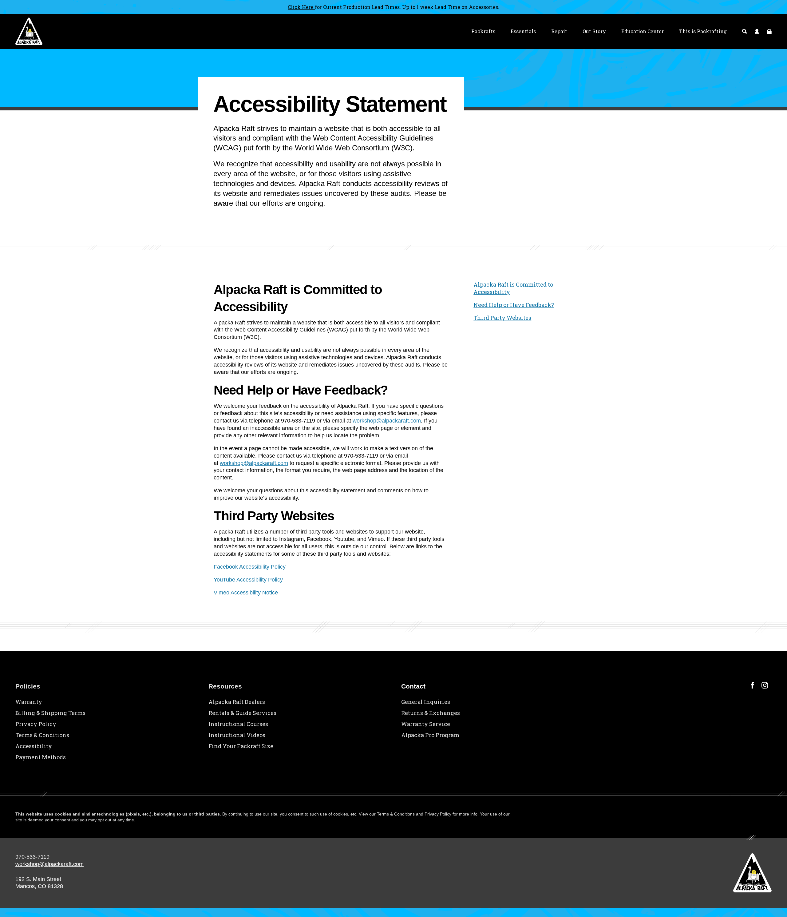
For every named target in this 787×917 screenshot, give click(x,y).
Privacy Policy (35, 724)
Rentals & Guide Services (242, 713)
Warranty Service (425, 724)
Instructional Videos (236, 735)
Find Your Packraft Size (240, 746)
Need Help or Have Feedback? (513, 304)
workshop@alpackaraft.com (387, 421)
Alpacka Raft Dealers (236, 701)
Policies (27, 686)
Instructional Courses (238, 724)
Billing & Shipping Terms (50, 713)
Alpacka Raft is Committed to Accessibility (513, 288)
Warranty (28, 701)
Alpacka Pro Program (430, 735)
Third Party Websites (502, 317)
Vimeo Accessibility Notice (246, 593)
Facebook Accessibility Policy (250, 567)
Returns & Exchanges (430, 713)
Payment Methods (40, 757)
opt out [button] (104, 819)
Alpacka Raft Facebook (752, 685)
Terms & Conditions (42, 735)
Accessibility (33, 746)
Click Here (301, 7)
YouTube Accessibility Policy (248, 580)
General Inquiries (425, 701)
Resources (225, 686)
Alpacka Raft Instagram (764, 685)
